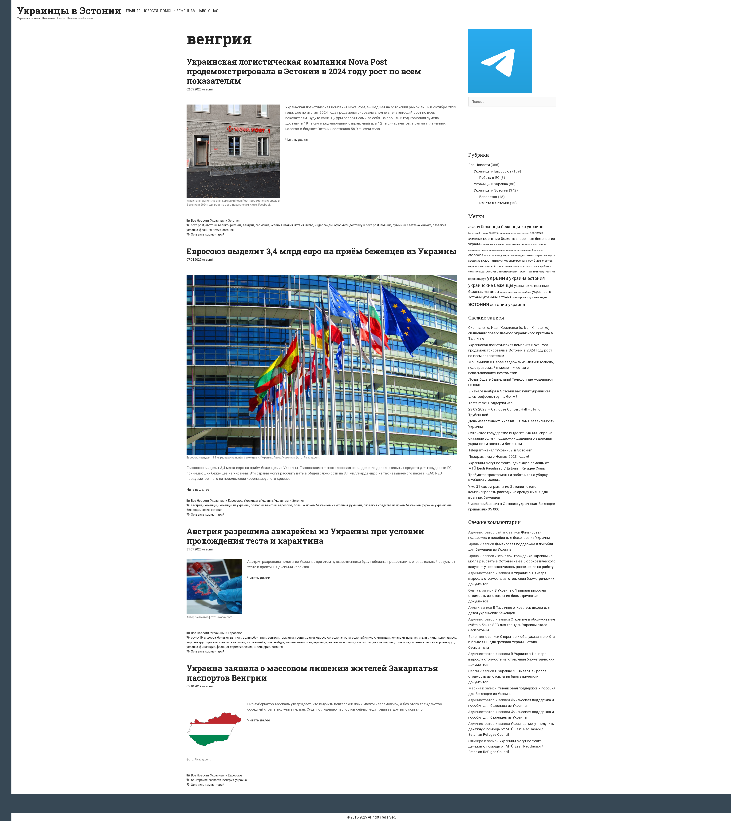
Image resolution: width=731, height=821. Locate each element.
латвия (299, 225)
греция (300, 637)
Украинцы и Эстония (224, 220)
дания (310, 637)
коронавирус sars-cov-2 (519, 260)
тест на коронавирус (439, 642)
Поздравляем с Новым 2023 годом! (498, 456)
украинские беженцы (490, 285)
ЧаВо (202, 11)
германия (262, 225)
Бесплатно (488, 197)
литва (309, 225)
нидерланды (324, 225)
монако (302, 642)
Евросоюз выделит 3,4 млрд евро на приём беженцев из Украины (321, 251)
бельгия (223, 637)
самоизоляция (365, 642)
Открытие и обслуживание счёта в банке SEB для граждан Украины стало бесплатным (511, 624)
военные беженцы (501, 238)
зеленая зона (341, 637)
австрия (211, 225)
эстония (228, 230)
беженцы (210, 505)
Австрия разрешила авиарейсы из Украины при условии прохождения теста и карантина (305, 536)
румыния (399, 225)
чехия (217, 230)
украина (192, 230)
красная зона (215, 642)
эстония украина (507, 304)
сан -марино (385, 642)
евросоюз (285, 505)
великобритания (229, 225)
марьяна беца (491, 266)
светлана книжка (419, 225)
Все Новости (200, 220)
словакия (439, 225)
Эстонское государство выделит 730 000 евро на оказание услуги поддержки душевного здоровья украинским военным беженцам (510, 438)
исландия (398, 637)
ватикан (235, 637)
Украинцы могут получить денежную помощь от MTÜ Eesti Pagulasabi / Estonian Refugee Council (511, 729)
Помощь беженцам (178, 11)
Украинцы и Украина (258, 500)
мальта (291, 642)
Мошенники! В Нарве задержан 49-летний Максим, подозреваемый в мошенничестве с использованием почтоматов (511, 367)
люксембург (275, 642)
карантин (541, 255)
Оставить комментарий (207, 234)
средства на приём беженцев (399, 505)
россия (490, 271)
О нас (213, 11)
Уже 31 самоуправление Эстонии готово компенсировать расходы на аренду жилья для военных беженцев (508, 492)
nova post (197, 225)
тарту (541, 271)
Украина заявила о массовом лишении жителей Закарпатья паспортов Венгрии (312, 673)
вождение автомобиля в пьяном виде (501, 244)
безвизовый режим (478, 233)
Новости (150, 11)
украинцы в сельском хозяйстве (515, 292)
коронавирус (196, 642)
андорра (210, 637)
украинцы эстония (497, 297)
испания (276, 225)
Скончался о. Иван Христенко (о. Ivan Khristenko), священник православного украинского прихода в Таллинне (510, 333)
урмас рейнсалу (521, 297)
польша (385, 225)
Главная (133, 11)
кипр (433, 637)
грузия (509, 250)
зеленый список (363, 637)
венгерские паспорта (206, 780)
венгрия (248, 225)
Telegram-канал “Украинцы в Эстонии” (500, 450)
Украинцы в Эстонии (69, 10)
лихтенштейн (256, 642)
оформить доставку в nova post (356, 225)
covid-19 (197, 637)
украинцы (491, 292)
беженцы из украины (234, 505)
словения (417, 642)
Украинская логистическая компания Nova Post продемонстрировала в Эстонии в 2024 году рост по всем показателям (304, 71)
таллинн (532, 271)
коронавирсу (447, 637)
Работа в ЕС (489, 177)
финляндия (207, 647)
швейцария (262, 647)
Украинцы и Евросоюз (226, 500)
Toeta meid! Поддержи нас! (490, 403)
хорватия (236, 647)
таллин (522, 271)
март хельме (476, 266)
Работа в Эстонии (494, 203)
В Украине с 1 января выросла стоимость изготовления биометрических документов (511, 578)
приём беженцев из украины (327, 505)
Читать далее (296, 139)
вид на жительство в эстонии (514, 233)
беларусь (494, 233)
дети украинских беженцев (528, 250)
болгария (257, 505)
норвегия (335, 642)
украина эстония (527, 278)
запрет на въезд (493, 255)
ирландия (383, 637)
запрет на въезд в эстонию (519, 255)
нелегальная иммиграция (512, 266)
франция (205, 230)
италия (288, 225)
